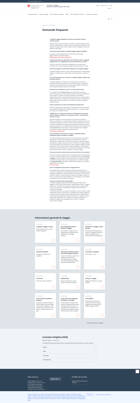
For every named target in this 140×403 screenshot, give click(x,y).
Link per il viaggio (54, 164)
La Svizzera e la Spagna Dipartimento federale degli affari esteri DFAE (58, 6)
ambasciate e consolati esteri (57, 131)
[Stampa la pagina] (108, 18)
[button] (32, 14)
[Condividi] (111, 18)
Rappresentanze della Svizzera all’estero (79, 381)
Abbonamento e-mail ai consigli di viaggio (60, 57)
